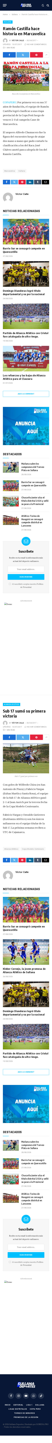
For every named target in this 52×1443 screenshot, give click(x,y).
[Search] (47, 5)
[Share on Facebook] (9, 55)
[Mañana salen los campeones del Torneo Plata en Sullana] (11, 467)
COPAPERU (9, 102)
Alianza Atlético (11, 704)
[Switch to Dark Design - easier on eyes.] (43, 5)
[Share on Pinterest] (36, 55)
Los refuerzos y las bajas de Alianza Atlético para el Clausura (24, 377)
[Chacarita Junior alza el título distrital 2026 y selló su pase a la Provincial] (11, 501)
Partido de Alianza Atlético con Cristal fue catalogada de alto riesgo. (25, 334)
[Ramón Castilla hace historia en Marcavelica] (26, 76)
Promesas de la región (26, 1417)
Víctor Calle (18, 40)
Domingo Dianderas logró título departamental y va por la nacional (24, 292)
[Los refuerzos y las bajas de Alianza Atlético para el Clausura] (26, 358)
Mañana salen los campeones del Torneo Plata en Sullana (32, 467)
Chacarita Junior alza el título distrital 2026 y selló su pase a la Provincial (34, 500)
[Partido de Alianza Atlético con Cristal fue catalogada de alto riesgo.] (26, 316)
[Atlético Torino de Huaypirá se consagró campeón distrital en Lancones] (11, 519)
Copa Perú (35, 1409)
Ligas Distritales (18, 1409)
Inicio (8, 1405)
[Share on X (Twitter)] (22, 55)
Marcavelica (9, 171)
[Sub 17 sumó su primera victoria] (26, 758)
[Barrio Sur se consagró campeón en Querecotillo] (26, 231)
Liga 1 (29, 1405)
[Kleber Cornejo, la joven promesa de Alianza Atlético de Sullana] (26, 952)
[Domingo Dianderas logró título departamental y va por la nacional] (26, 274)
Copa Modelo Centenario (33, 849)
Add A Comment (26, 394)
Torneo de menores (24, 1413)
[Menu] (5, 5)
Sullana (7, 22)
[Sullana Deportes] (26, 5)
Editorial (18, 1405)
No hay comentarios (36, 44)
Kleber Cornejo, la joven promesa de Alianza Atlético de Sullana (24, 970)
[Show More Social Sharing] (46, 55)
